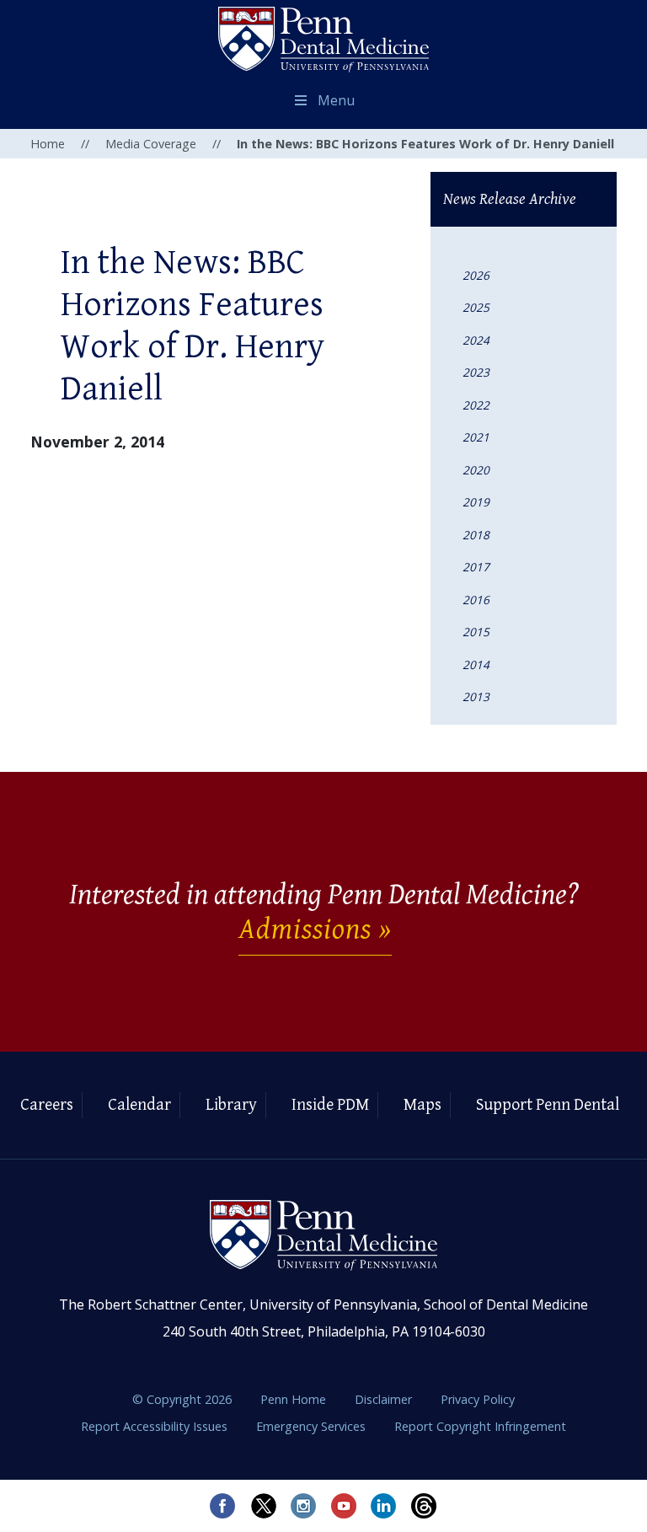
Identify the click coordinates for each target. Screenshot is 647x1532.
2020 (476, 470)
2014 (476, 664)
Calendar (139, 1105)
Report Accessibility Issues (156, 1426)
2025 (476, 307)
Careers (46, 1105)
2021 (476, 437)
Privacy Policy (478, 1399)
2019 (476, 502)
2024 (476, 340)
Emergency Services (312, 1426)
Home (47, 144)
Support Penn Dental (547, 1105)
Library (231, 1105)
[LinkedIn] (384, 1506)
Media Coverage (150, 144)
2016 (476, 600)
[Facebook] (222, 1506)
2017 (476, 567)
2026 (476, 275)
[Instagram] (303, 1506)
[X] (262, 1506)
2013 (476, 696)
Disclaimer (385, 1399)
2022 (476, 405)
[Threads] (424, 1506)
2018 (476, 535)
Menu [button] (336, 100)
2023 (476, 372)
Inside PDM (330, 1105)
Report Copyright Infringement (480, 1426)
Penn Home (294, 1399)
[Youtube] (343, 1506)
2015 (476, 632)
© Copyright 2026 (182, 1399)
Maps (422, 1105)
